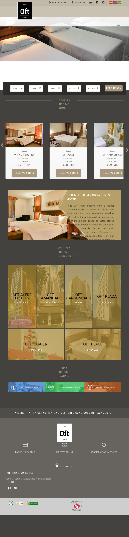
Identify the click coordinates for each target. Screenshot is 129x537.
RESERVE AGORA (24, 173)
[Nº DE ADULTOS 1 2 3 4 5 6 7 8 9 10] (74, 88)
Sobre (17, 478)
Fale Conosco (44, 478)
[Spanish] (110, 3)
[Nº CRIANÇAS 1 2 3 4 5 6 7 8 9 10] (93, 88)
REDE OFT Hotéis (59, 3)
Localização (29, 478)
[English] (115, 3)
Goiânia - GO (79, 3)
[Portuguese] (119, 3)
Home (8, 478)
